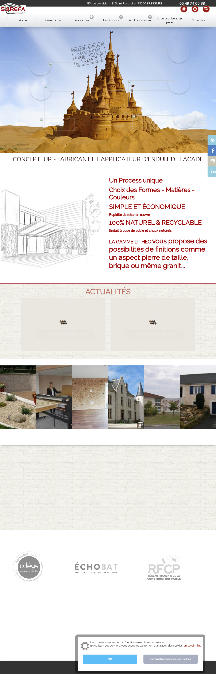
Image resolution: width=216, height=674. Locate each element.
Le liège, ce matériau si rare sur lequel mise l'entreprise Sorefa (154, 314)
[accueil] (183, 8)
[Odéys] (29, 581)
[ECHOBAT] (96, 574)
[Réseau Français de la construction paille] (164, 578)
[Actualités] (206, 8)
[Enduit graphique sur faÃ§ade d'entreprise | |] (162, 397)
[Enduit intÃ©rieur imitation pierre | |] (90, 397)
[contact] (195, 8)
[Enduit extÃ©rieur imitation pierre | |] (18, 397)
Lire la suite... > (65, 334)
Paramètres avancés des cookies (170, 659)
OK (110, 659)
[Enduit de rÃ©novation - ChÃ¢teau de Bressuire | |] (126, 397)
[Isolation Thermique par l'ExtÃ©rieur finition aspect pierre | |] (198, 397)
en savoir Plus (192, 645)
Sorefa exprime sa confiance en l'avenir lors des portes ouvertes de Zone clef (64, 314)
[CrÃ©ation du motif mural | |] (54, 397)
